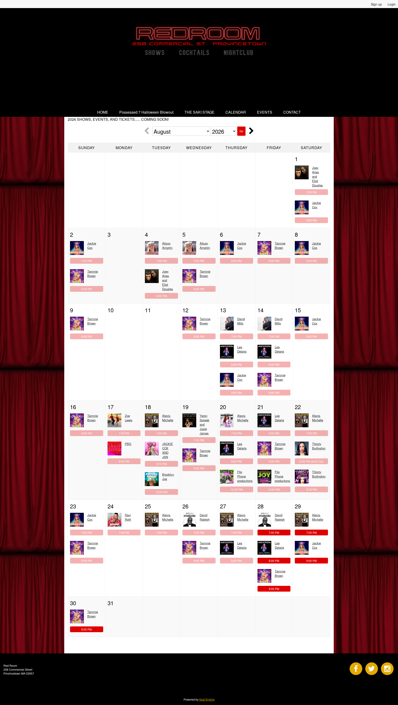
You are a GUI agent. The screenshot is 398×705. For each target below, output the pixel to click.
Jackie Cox (316, 205)
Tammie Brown (92, 273)
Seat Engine (207, 699)
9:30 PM (311, 489)
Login (392, 4)
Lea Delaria (241, 349)
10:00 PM (161, 492)
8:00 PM (236, 364)
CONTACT (292, 112)
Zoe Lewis (128, 417)
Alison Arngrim (167, 245)
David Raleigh (205, 517)
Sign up (376, 4)
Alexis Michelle (167, 417)
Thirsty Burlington (318, 446)
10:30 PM (237, 489)
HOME (102, 112)
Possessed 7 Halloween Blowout (146, 112)
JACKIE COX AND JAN (167, 450)
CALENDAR (235, 112)
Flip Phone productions (245, 476)
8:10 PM (161, 464)
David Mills (241, 321)
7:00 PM (311, 192)
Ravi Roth (128, 517)
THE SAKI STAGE (199, 112)
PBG (128, 444)
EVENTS (264, 112)
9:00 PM (311, 220)
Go (241, 131)
